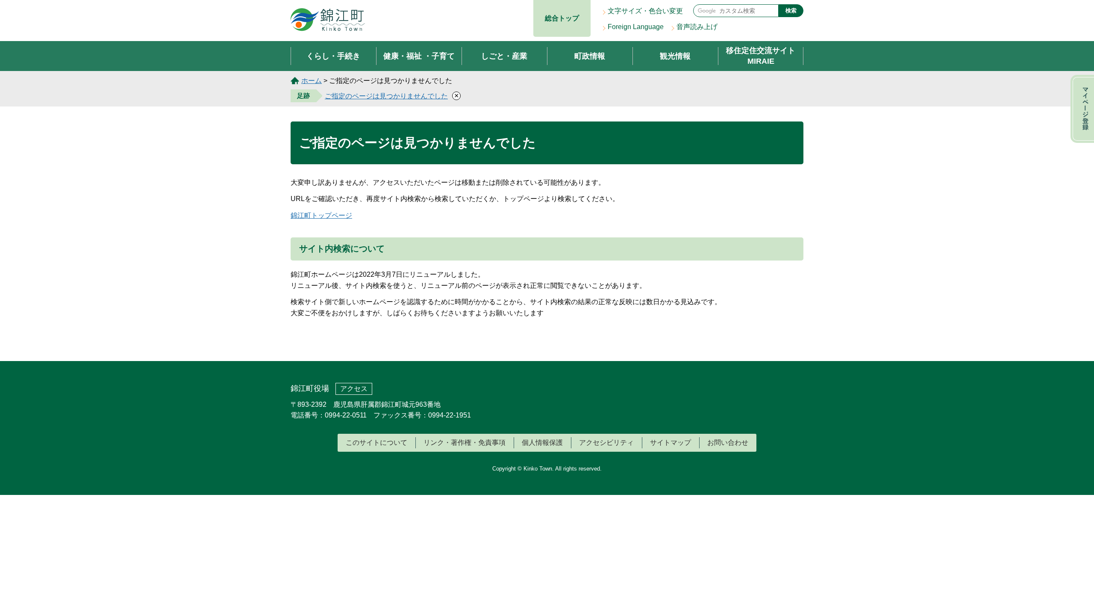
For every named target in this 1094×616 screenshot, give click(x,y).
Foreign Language (636, 26)
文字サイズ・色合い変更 (645, 11)
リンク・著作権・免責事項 (464, 442)
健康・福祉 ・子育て (419, 56)
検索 (791, 10)
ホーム (311, 80)
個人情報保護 (542, 442)
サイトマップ (670, 442)
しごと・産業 (504, 56)
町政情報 (589, 56)
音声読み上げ (697, 26)
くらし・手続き (333, 56)
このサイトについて (376, 442)
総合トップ (562, 18)
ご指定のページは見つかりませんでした (386, 96)
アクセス (354, 388)
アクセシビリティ (606, 442)
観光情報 (675, 56)
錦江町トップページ (321, 215)
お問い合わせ (727, 442)
